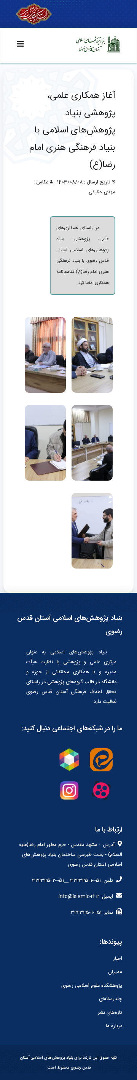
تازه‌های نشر (110, 1012)
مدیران (115, 972)
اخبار (117, 958)
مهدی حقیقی (102, 192)
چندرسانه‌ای (110, 999)
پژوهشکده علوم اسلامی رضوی (91, 985)
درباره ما (114, 1026)
